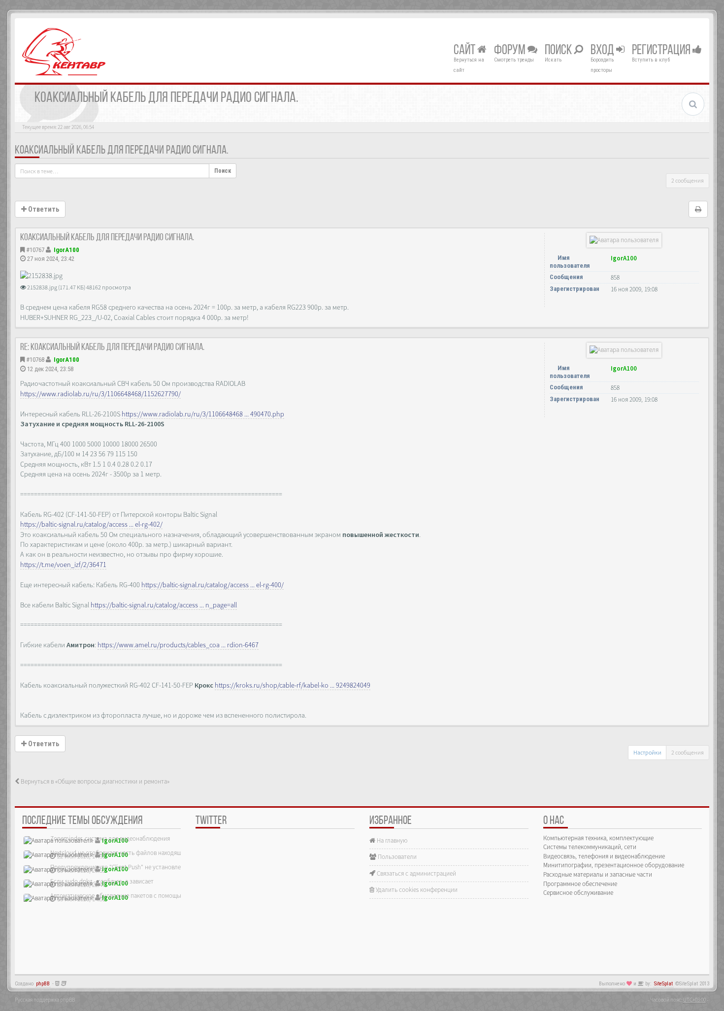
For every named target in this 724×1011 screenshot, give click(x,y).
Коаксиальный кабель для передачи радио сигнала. (122, 151)
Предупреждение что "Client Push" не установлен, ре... (124, 867)
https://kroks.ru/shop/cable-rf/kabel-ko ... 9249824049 (292, 685)
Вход (603, 51)
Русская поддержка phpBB (45, 999)
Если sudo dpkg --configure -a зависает (102, 881)
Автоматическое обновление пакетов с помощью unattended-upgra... (143, 895)
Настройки (647, 752)
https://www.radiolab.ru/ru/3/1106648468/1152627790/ (100, 393)
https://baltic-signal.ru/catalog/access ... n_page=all (164, 604)
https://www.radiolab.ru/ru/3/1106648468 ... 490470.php (203, 414)
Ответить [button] (43, 209)
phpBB (43, 983)
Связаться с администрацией (415, 873)
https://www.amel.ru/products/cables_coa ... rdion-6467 (178, 644)
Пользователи (396, 857)
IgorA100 (66, 249)
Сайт (465, 51)
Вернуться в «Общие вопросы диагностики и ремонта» (94, 781)
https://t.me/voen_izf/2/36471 (63, 564)
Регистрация (662, 51)
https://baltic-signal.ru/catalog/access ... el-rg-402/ (91, 524)
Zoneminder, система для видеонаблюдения (110, 838)
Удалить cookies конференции (416, 889)
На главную (391, 840)
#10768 (35, 359)
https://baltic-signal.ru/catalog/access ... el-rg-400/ (212, 584)
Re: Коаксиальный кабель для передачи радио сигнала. (112, 347)
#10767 (35, 249)
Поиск (559, 51)
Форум (510, 51)
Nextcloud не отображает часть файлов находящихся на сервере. (138, 853)
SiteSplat (663, 983)
